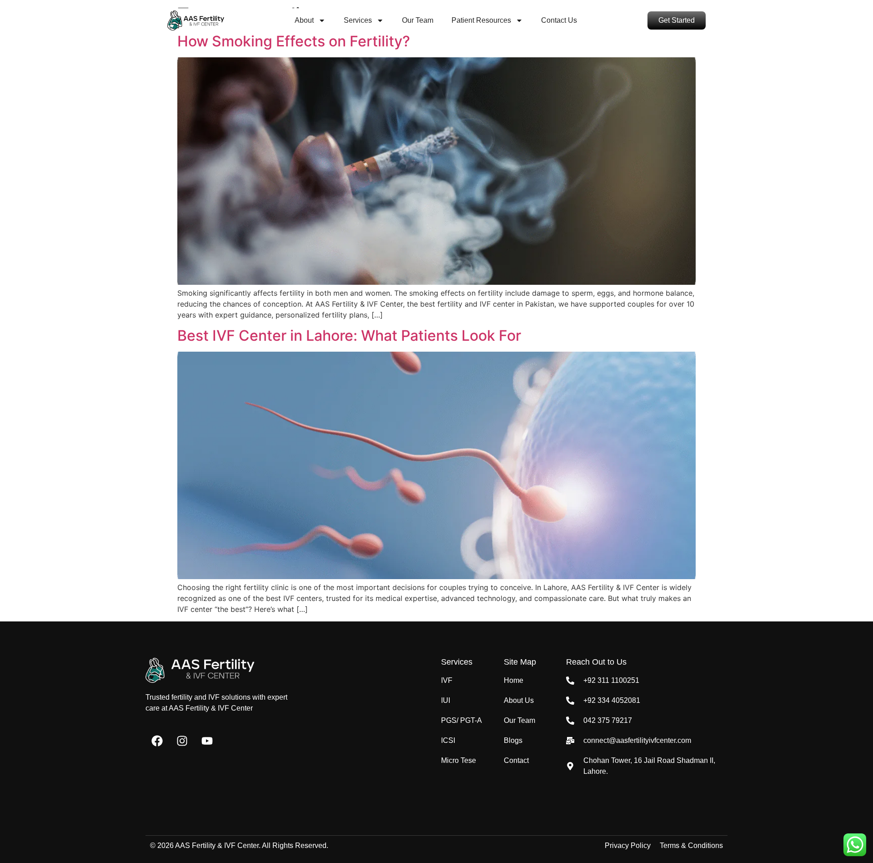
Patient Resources (481, 20)
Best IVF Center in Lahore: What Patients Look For (349, 335)
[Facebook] (157, 741)
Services (358, 20)
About (304, 20)
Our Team (417, 20)
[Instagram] (182, 741)
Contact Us (559, 20)
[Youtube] (207, 741)
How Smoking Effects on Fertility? (293, 41)
